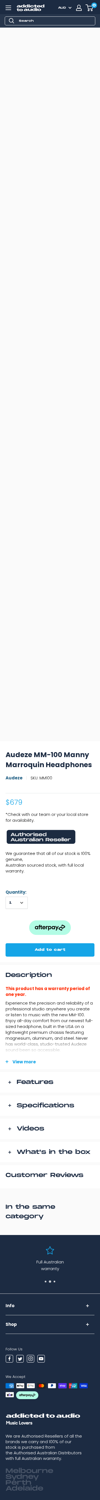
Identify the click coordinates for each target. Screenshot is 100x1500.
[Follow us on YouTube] (41, 1359)
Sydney (22, 1477)
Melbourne (29, 1471)
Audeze (14, 778)
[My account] (79, 8)
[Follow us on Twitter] (20, 1359)
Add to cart (50, 950)
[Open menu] (8, 8)
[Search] (12, 20)
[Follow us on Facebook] (9, 1359)
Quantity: (16, 892)
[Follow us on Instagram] (30, 1359)
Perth (18, 1483)
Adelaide (24, 1488)
